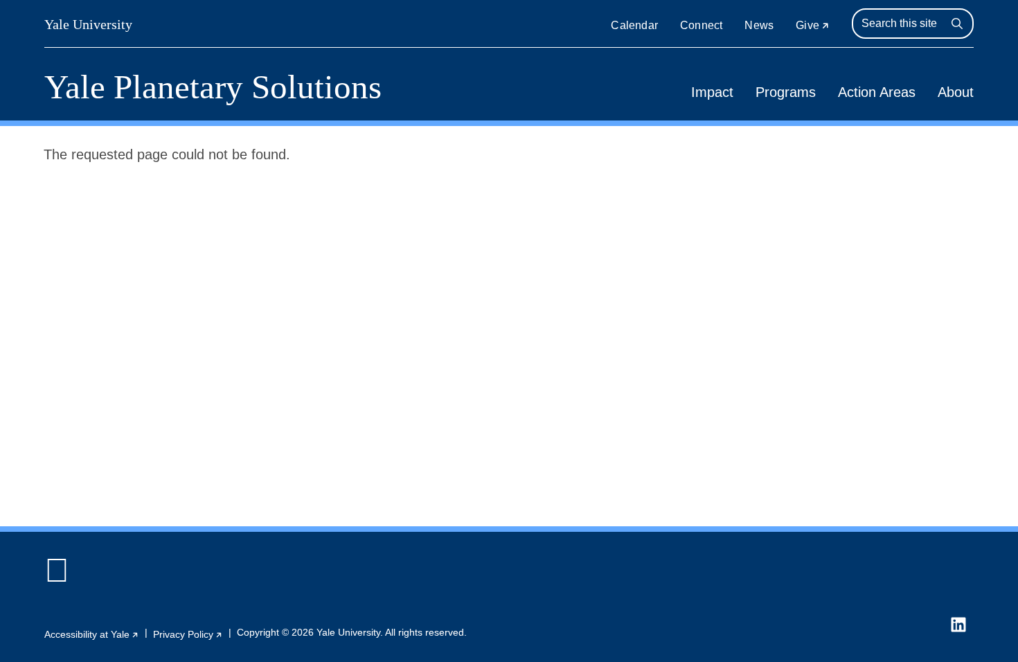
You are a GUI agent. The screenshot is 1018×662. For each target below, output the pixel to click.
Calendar (634, 25)
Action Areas (877, 92)
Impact (712, 92)
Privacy (188, 634)
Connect (701, 25)
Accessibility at (91, 634)
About (956, 92)
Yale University (88, 24)
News (759, 25)
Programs (786, 92)
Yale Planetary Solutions (213, 87)
